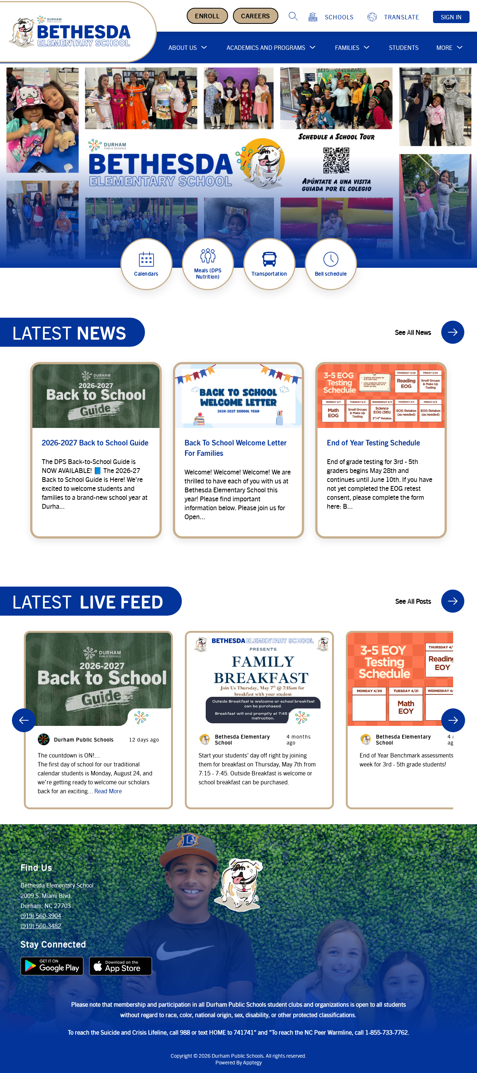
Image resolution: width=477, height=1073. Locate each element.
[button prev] (24, 720)
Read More (108, 791)
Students (403, 47)
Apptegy (252, 1062)
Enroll (207, 16)
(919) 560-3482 (40, 926)
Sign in (451, 17)
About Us (182, 47)
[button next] (453, 720)
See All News (413, 332)
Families (347, 47)
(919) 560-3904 (40, 916)
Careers (255, 16)
